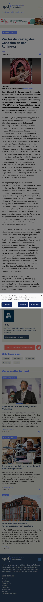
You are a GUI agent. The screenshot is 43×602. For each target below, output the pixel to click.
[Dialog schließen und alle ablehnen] (41, 295)
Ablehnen (23, 304)
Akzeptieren (35, 304)
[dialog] (21, 301)
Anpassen (7, 304)
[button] (39, 8)
